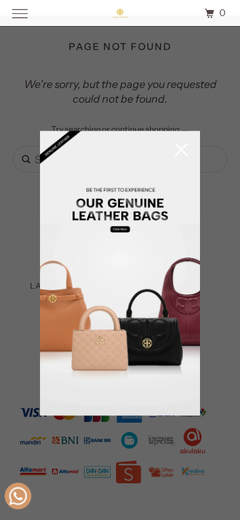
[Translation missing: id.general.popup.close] (181, 151)
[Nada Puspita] (120, 13)
